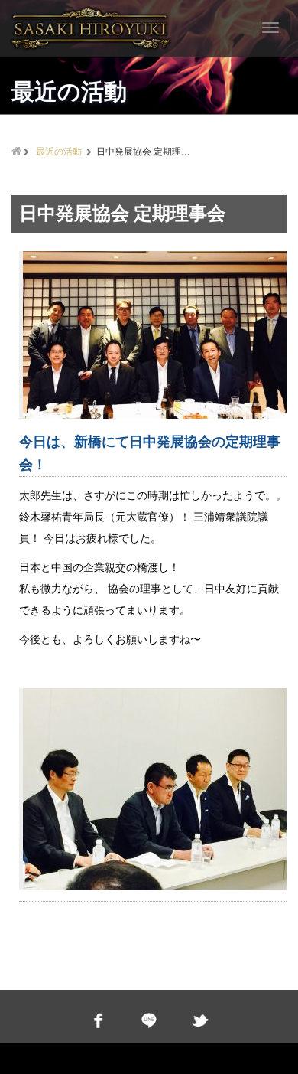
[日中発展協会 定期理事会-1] (156, 335)
